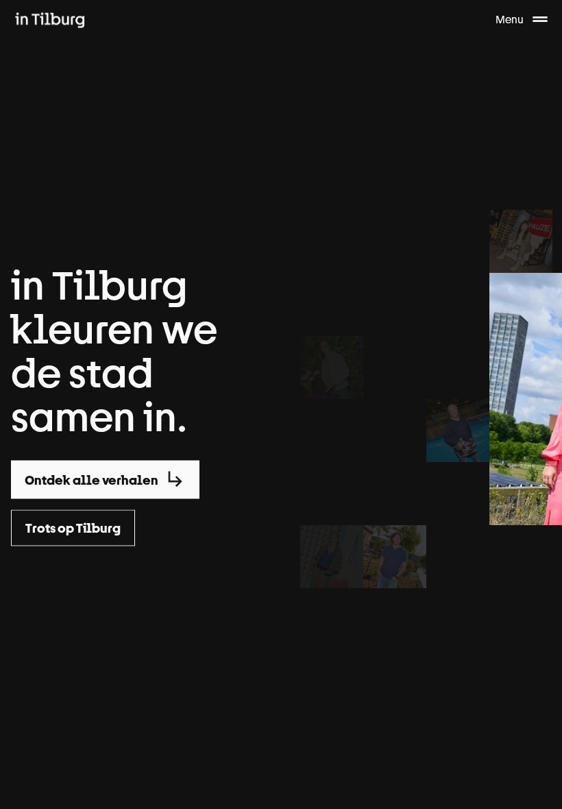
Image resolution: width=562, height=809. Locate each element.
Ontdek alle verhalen (91, 479)
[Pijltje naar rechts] (537, 773)
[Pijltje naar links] (24, 773)
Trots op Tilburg (73, 528)
